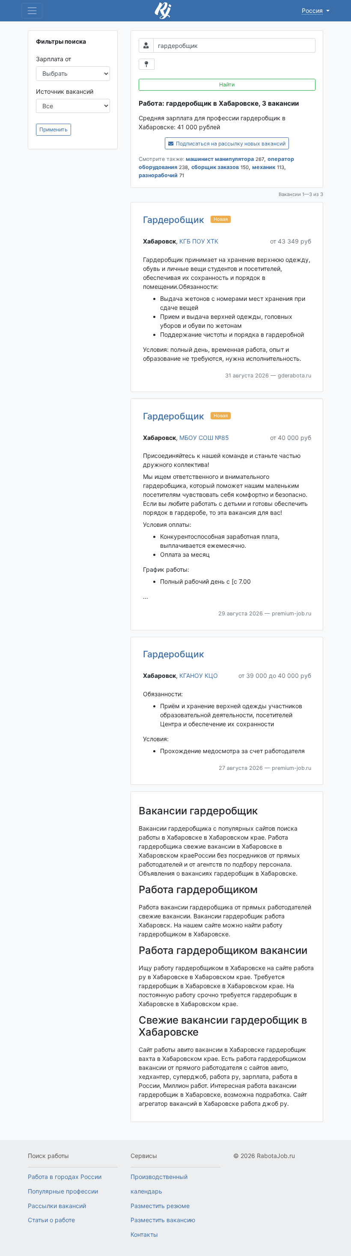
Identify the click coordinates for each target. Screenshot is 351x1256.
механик (263, 167)
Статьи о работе (51, 1219)
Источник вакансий (64, 91)
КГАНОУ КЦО (198, 675)
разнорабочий (158, 175)
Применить (53, 129)
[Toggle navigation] (31, 10)
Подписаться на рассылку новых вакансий (230, 143)
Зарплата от (53, 58)
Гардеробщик (173, 219)
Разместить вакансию (163, 1219)
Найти (227, 84)
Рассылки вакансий (57, 1205)
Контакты (144, 1234)
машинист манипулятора (220, 159)
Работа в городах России (64, 1176)
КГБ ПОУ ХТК (198, 241)
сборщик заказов (215, 167)
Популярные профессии (63, 1191)
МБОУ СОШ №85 (204, 437)
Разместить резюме (160, 1205)
